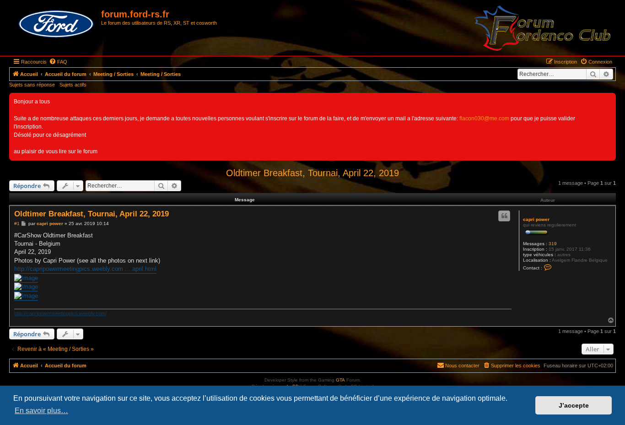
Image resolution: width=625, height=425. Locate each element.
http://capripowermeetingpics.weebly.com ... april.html (85, 268)
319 (553, 243)
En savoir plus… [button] (41, 410)
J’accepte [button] (574, 405)
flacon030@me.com (484, 118)
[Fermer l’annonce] (608, 100)
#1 (17, 223)
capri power (536, 219)
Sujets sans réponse (32, 84)
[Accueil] (56, 24)
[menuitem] (58, 61)
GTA (340, 379)
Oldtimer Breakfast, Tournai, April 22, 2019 (312, 173)
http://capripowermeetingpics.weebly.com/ (60, 313)
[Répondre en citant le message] (504, 215)
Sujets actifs (72, 84)
